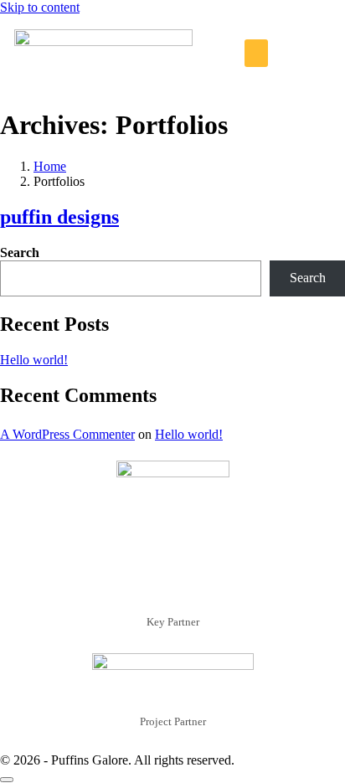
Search (19, 252)
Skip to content (40, 7)
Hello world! (34, 360)
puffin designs (59, 217)
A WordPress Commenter (67, 434)
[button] (256, 53)
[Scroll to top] (6, 779)
